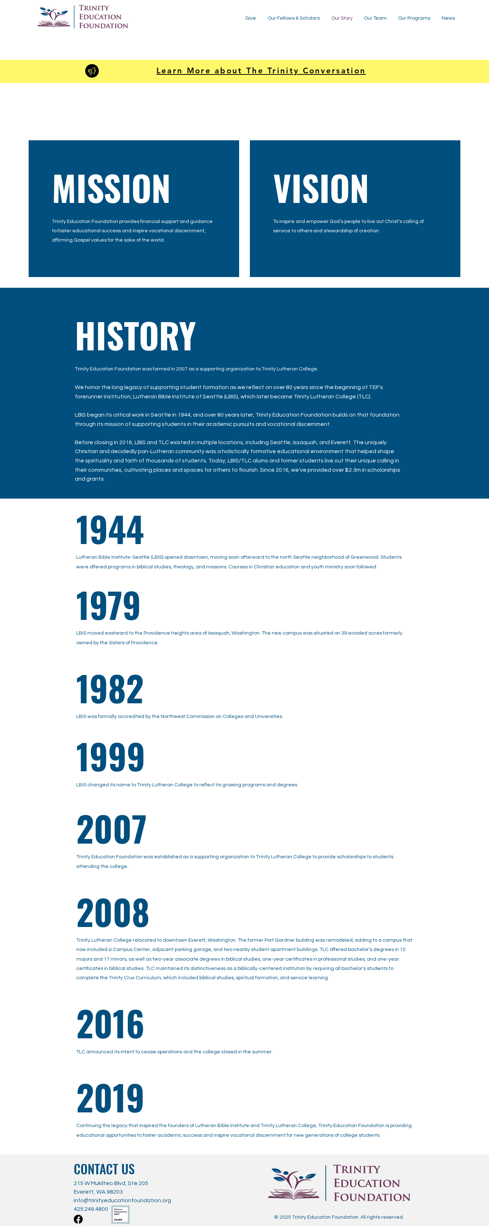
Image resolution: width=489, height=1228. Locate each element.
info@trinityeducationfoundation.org (122, 1200)
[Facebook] (78, 1219)
